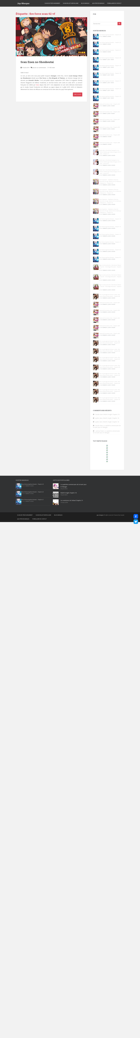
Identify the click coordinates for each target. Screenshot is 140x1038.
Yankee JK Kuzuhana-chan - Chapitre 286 (109, 310)
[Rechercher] (119, 23)
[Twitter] (136, 521)
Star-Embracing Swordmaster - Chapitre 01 (110, 257)
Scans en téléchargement (52, 3)
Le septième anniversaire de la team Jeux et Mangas (107, 426)
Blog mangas (85, 3)
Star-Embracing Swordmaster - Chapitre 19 (110, 65)
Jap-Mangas (23, 3)
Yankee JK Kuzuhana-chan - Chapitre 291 (109, 119)
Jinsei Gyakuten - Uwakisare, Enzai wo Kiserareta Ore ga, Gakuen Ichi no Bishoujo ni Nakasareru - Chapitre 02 (110, 201)
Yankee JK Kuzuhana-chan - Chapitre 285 (109, 318)
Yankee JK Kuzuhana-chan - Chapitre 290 (109, 127)
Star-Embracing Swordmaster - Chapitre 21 (110, 50)
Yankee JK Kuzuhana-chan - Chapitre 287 (109, 302)
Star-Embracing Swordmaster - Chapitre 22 (110, 42)
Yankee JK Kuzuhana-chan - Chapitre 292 (109, 111)
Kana (37, 85)
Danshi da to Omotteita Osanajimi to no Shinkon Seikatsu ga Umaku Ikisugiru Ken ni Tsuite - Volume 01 (110, 171)
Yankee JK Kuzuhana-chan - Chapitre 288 (109, 142)
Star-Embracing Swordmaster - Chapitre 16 (110, 88)
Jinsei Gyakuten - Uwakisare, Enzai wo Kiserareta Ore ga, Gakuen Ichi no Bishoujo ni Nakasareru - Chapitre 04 (110, 181)
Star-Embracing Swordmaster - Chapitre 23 (110, 34)
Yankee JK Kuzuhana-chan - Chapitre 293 (109, 104)
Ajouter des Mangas (23, 519)
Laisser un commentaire (39, 67)
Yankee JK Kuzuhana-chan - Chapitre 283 (109, 333)
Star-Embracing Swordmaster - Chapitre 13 (110, 226)
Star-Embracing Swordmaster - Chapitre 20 (110, 58)
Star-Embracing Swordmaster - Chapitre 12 (110, 234)
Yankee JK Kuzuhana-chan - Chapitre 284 (109, 325)
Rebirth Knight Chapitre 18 (111, 414)
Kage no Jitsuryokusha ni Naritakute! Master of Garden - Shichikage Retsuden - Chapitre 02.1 (110, 276)
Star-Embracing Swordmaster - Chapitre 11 (110, 242)
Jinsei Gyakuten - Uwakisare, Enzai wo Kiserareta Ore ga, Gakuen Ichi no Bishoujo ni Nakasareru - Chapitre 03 (110, 191)
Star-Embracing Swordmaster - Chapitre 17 (110, 81)
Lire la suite (77, 94)
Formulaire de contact (114, 3)
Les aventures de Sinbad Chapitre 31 (71, 500)
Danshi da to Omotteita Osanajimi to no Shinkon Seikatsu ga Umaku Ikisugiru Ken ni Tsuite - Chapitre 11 (110, 152)
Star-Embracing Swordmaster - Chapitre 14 (110, 219)
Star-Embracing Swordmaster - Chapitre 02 (110, 249)
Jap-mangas (100, 515)
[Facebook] (136, 516)
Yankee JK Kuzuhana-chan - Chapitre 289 (109, 135)
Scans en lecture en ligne (70, 3)
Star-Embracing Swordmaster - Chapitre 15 (110, 96)
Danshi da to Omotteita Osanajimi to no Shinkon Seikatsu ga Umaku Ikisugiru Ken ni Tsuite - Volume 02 (110, 161)
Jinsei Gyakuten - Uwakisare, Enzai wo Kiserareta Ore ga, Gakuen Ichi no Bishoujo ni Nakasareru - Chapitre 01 (110, 210)
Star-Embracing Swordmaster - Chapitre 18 (110, 73)
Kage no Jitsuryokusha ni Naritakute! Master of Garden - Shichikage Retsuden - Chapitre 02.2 (110, 266)
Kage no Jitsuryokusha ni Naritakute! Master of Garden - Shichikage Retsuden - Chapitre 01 (110, 286)
